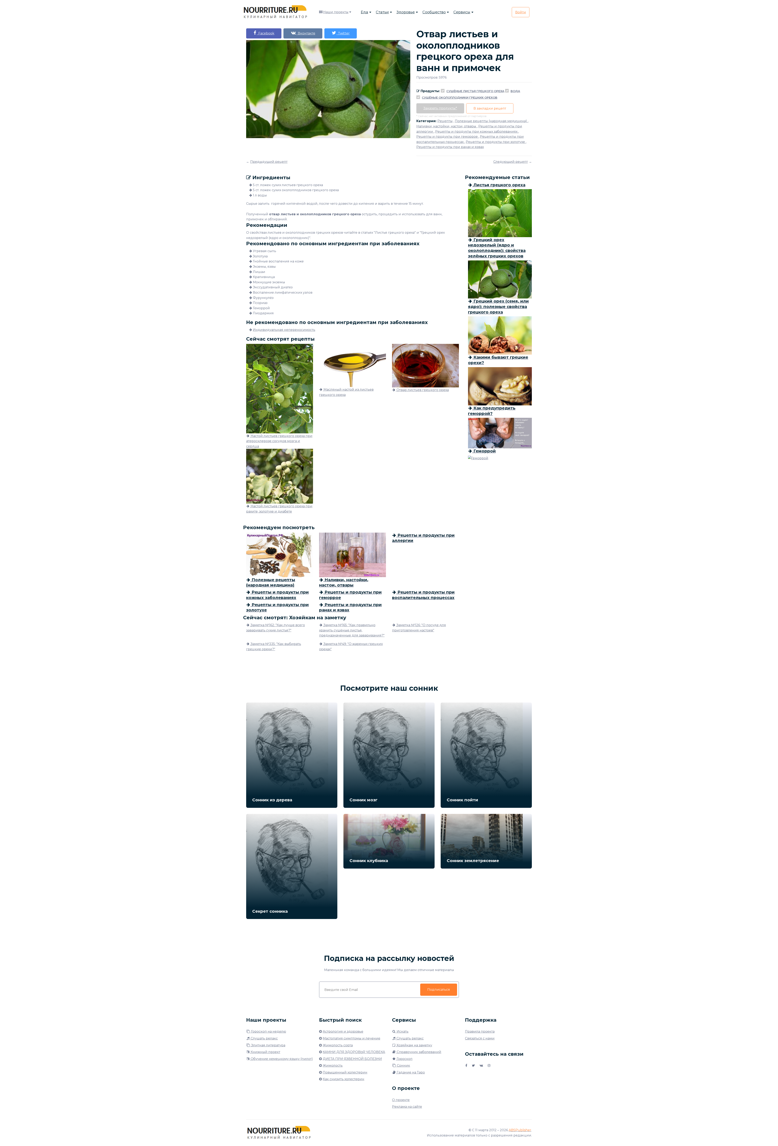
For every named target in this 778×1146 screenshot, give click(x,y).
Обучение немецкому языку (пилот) (281, 1059)
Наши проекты (335, 12)
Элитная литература (267, 1045)
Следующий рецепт (510, 162)
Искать (402, 1031)
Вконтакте (305, 33)
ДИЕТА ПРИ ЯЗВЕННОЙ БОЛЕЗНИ (352, 1059)
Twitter (343, 33)
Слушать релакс (264, 1038)
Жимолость (333, 1065)
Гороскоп (404, 1059)
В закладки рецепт (489, 108)
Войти (520, 12)
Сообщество (434, 12)
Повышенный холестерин (345, 1072)
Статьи (382, 12)
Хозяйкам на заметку (414, 1045)
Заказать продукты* (440, 108)
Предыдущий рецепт (268, 162)
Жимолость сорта (338, 1045)
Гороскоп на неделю (268, 1031)
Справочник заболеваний (418, 1052)
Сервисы (461, 12)
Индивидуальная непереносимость (284, 330)
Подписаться (438, 989)
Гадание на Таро (410, 1072)
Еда (364, 12)
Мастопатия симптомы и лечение (351, 1038)
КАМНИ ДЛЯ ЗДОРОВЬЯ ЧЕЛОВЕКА (354, 1052)
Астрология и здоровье (343, 1031)
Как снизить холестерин (343, 1079)
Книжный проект (265, 1052)
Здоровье (405, 12)
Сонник (403, 1065)
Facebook (265, 33)
